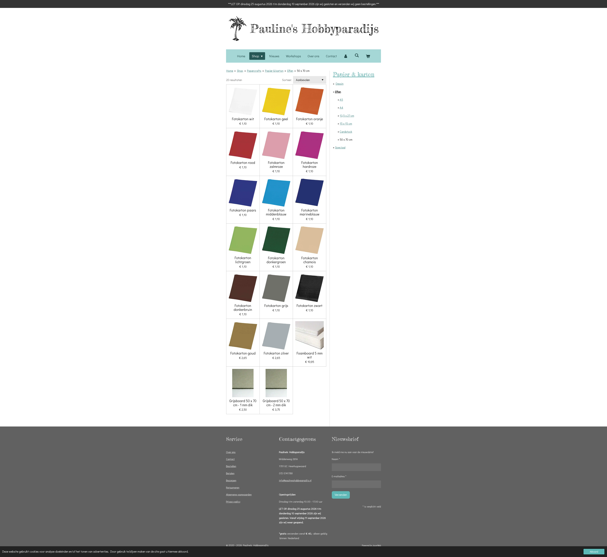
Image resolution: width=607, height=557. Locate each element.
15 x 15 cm (346, 123)
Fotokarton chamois (309, 260)
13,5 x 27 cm (347, 116)
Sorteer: (287, 80)
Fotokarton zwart (309, 306)
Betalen (230, 473)
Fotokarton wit (243, 119)
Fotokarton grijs (276, 306)
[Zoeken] (357, 55)
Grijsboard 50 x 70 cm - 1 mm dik (242, 403)
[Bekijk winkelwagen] (368, 56)
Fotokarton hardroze (309, 164)
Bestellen (231, 466)
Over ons (231, 452)
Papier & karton (274, 71)
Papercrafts (254, 71)
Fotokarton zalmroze (276, 164)
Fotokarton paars (243, 210)
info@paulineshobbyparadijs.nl (295, 480)
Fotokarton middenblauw (276, 212)
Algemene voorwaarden (239, 494)
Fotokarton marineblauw (309, 212)
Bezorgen (231, 480)
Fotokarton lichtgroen (243, 260)
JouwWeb (377, 545)
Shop (240, 71)
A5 (341, 100)
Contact (230, 459)
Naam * (336, 459)
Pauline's (314, 28)
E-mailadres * (339, 476)
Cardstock (346, 132)
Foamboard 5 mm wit (309, 355)
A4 (341, 107)
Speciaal (340, 147)
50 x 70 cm (303, 71)
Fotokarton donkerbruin (243, 307)
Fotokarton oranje (309, 119)
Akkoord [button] (594, 551)
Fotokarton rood (243, 163)
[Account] (345, 56)
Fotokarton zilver (276, 353)
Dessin (339, 84)
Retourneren (232, 487)
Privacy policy (233, 501)
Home (229, 71)
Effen (290, 71)
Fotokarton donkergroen (276, 260)
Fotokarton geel (276, 119)
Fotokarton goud (243, 353)
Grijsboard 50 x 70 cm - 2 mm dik (276, 403)
